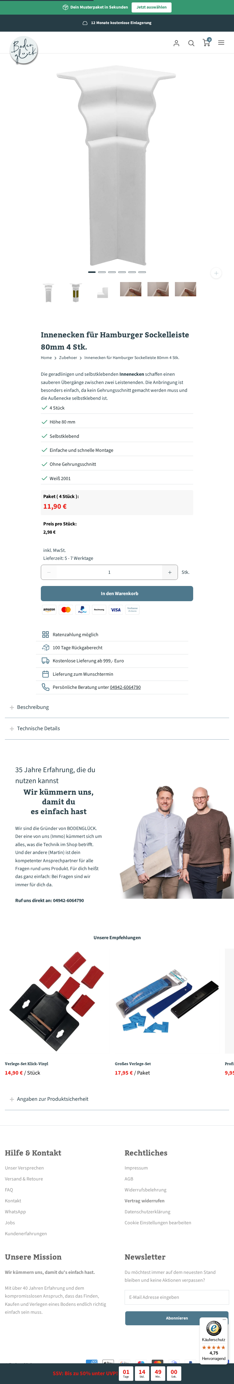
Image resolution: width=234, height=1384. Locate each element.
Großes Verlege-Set (133, 1064)
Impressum (136, 1168)
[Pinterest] (42, 1326)
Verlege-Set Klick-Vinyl (26, 1064)
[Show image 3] (112, 272)
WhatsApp (15, 1211)
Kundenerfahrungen (26, 1233)
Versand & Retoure (24, 1179)
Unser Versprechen (24, 1168)
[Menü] (224, 1321)
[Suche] (191, 42)
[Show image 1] (92, 272)
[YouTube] (58, 1326)
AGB (129, 1179)
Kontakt (13, 1200)
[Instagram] (25, 1326)
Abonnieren (177, 1318)
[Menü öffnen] (221, 42)
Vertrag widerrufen (145, 1200)
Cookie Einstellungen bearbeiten (158, 1222)
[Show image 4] (122, 272)
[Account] (176, 42)
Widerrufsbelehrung (145, 1190)
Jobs (10, 1222)
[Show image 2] (102, 272)
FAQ (9, 1190)
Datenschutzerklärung (147, 1211)
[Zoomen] (216, 273)
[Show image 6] (142, 272)
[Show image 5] (132, 272)
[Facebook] (8, 1326)
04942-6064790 (125, 687)
